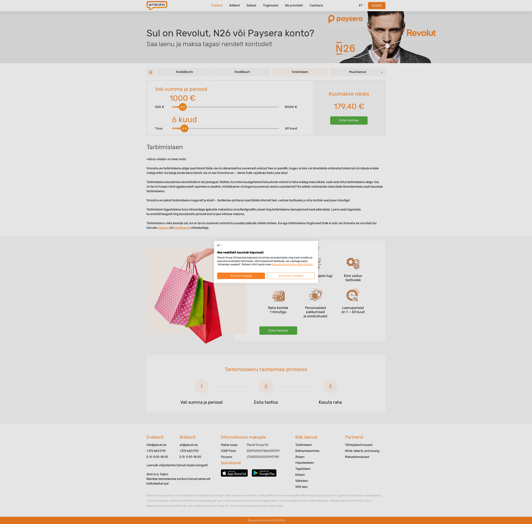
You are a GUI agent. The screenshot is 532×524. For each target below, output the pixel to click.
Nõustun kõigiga (241, 276)
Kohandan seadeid (291, 276)
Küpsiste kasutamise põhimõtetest (292, 264)
